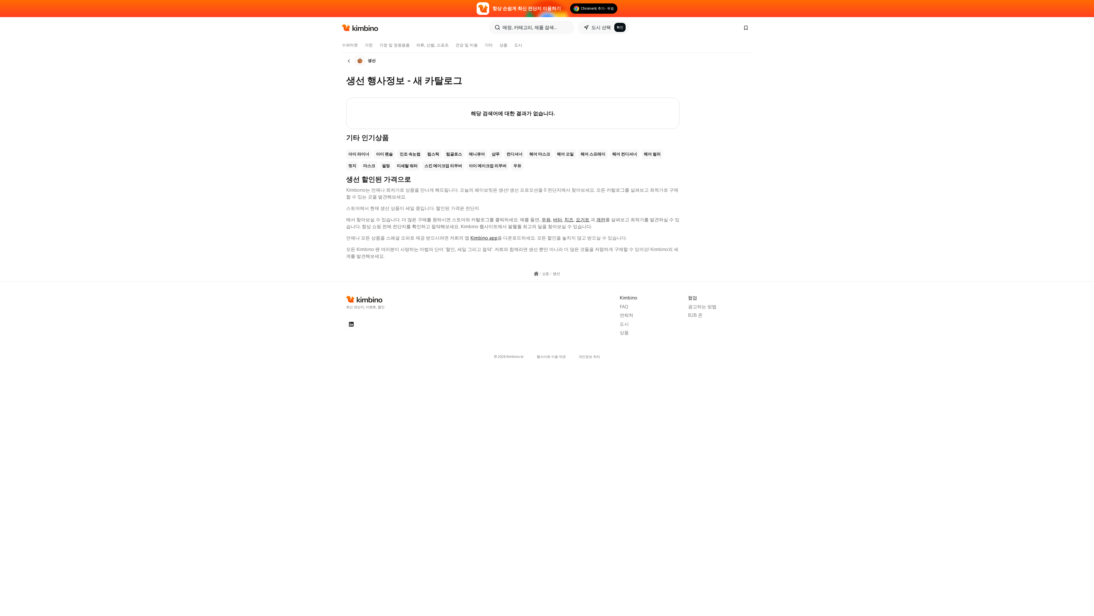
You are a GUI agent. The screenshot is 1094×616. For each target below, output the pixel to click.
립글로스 (454, 154)
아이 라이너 (358, 154)
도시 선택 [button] (601, 27)
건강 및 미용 (467, 45)
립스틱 (433, 154)
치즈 (568, 219)
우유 (517, 165)
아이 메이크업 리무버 (488, 165)
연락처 (626, 315)
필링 (386, 165)
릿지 (352, 165)
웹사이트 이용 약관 (551, 356)
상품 (503, 45)
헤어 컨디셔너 (624, 154)
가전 (369, 45)
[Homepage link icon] (536, 273)
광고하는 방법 (702, 306)
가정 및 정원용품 (394, 45)
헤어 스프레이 (593, 154)
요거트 (582, 219)
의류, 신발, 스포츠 (432, 45)
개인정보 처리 (589, 356)
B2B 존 (695, 315)
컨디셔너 (514, 154)
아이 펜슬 (384, 154)
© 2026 (509, 356)
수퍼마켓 (350, 45)
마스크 (369, 165)
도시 (518, 45)
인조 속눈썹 (410, 154)
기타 (489, 45)
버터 (557, 219)
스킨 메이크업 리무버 (443, 165)
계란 (600, 219)
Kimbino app (483, 238)
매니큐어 (477, 154)
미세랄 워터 (407, 165)
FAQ (624, 306)
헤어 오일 (565, 154)
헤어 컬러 (652, 154)
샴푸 (496, 154)
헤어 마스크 (539, 154)
